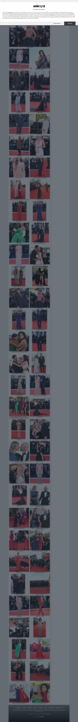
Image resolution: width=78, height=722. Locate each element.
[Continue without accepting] (3, 1)
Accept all (70, 23)
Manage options (57, 23)
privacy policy (21, 18)
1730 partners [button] (10, 12)
